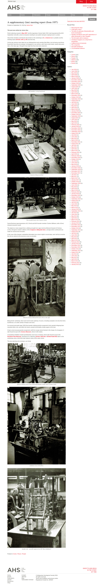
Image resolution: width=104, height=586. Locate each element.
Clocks (15, 554)
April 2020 (74, 154)
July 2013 (74, 233)
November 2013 (75, 226)
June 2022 (74, 136)
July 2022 (74, 135)
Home (9, 15)
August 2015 (74, 200)
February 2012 (75, 262)
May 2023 (74, 121)
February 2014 (75, 221)
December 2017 (75, 171)
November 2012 (75, 247)
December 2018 (75, 168)
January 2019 (75, 166)
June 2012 (74, 255)
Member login (12, 1)
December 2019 (75, 157)
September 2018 (76, 169)
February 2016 (75, 192)
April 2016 (74, 188)
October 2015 (75, 197)
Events (23, 15)
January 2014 (75, 223)
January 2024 (75, 111)
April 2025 (74, 92)
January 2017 (75, 180)
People (24, 554)
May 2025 (74, 90)
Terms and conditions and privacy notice (47, 578)
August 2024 (74, 100)
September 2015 (76, 199)
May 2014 (74, 216)
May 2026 (74, 73)
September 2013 (76, 230)
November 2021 (75, 142)
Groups (48, 15)
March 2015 (74, 207)
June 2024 (74, 104)
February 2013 (75, 242)
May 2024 (74, 106)
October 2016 (75, 181)
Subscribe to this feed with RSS (76, 21)
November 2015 (75, 195)
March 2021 (74, 150)
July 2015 (74, 202)
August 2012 (74, 252)
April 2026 (74, 74)
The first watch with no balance (79, 38)
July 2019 (74, 161)
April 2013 (74, 238)
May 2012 (74, 257)
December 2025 (75, 80)
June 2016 (74, 185)
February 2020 (75, 156)
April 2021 (74, 149)
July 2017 (74, 174)
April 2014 (74, 218)
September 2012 (76, 250)
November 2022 (75, 130)
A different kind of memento (78, 43)
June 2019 (74, 162)
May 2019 (74, 164)
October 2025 (75, 83)
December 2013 (75, 224)
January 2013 (75, 243)
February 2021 (75, 152)
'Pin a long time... (76, 45)
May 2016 (74, 187)
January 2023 (75, 126)
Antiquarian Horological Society (45, 575)
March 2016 (74, 190)
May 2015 (74, 205)
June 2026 (74, 71)
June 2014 (74, 214)
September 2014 (76, 211)
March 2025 (74, 93)
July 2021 (74, 145)
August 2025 (74, 86)
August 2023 (74, 118)
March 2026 (74, 76)
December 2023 (75, 112)
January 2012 (75, 264)
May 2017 (74, 176)
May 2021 (74, 147)
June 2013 (74, 235)
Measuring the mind (76, 27)
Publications (37, 15)
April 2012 (74, 259)
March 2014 (74, 219)
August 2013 (74, 231)
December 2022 (75, 128)
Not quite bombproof (77, 46)
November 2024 (75, 95)
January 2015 (75, 209)
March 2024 (74, 109)
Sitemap (24, 576)
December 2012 (75, 245)
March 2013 (74, 240)
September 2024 (76, 99)
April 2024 (74, 107)
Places (19, 554)
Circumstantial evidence (78, 48)
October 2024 (75, 97)
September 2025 (76, 85)
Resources (62, 15)
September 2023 (76, 116)
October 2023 (75, 114)
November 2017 (75, 173)
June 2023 (74, 119)
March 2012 (74, 261)
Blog (81, 1)
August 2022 (74, 133)
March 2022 (74, 140)
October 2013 (75, 228)
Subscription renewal (27, 579)
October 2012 (75, 249)
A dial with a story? (76, 29)
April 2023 (74, 123)
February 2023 (75, 124)
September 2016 (76, 183)
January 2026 (75, 78)
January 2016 (75, 193)
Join (91, 1)
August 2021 (74, 143)
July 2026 (74, 69)
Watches (73, 60)
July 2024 (74, 102)
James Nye (30, 25)
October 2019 (75, 159)
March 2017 (74, 178)
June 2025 (74, 88)
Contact (87, 15)
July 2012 (74, 254)
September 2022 (76, 131)
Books (73, 61)
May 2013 (74, 237)
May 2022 (74, 138)
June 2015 (74, 204)
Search (92, 19)
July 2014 (74, 212)
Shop (73, 15)
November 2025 (75, 81)
